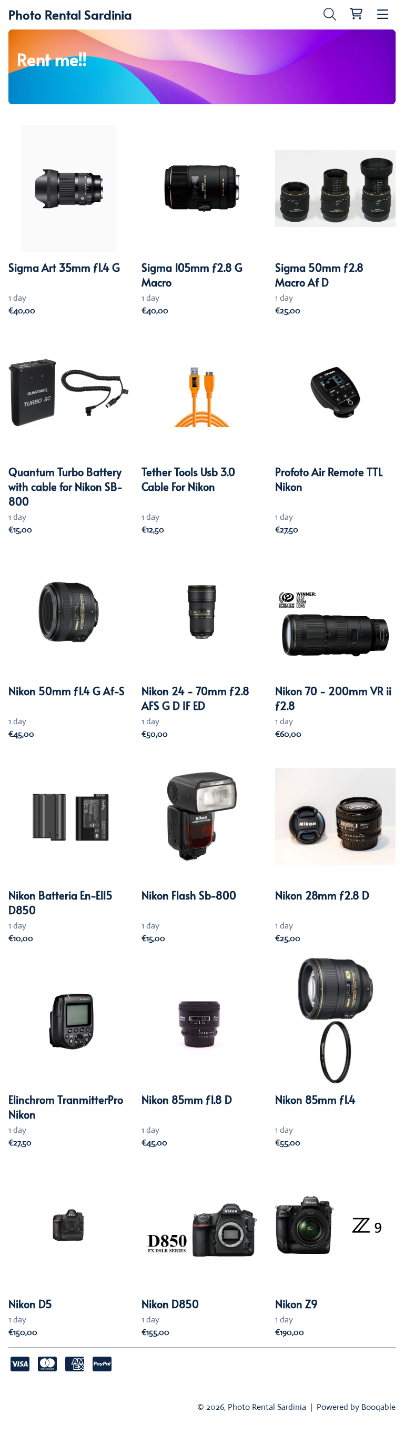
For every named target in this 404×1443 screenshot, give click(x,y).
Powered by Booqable (356, 1406)
